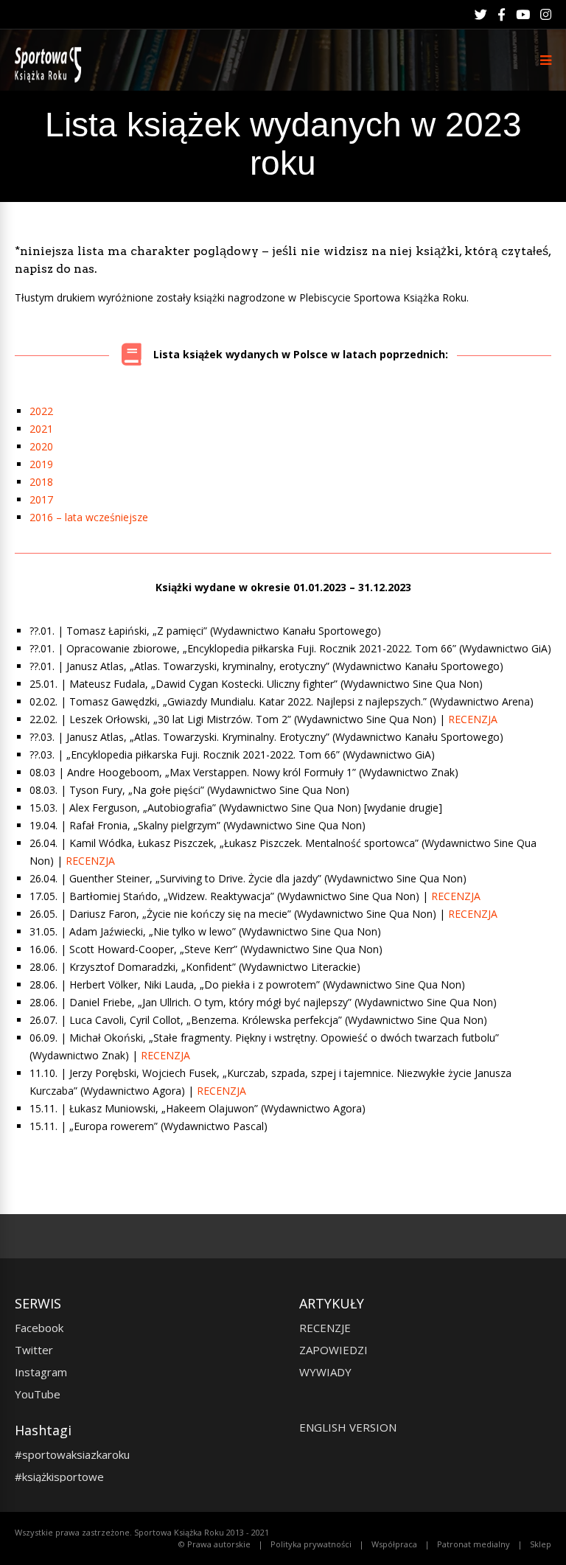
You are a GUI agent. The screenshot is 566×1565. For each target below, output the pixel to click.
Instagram (41, 1371)
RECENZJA (472, 719)
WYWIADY (325, 1371)
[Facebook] (501, 14)
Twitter (34, 1349)
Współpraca (394, 1544)
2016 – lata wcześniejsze (88, 517)
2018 (41, 482)
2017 (41, 499)
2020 (41, 446)
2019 (41, 464)
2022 (41, 411)
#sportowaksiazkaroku (72, 1454)
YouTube (37, 1394)
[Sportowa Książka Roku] (50, 79)
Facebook (39, 1327)
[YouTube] (523, 14)
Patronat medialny (473, 1544)
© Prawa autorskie (214, 1544)
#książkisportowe (59, 1476)
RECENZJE (325, 1327)
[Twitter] (481, 14)
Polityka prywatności (311, 1544)
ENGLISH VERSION (347, 1427)
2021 (41, 429)
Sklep (540, 1544)
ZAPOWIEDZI (333, 1349)
